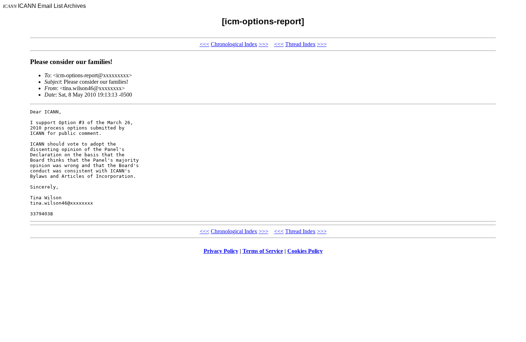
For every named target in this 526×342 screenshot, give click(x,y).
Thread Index (300, 44)
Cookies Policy (305, 251)
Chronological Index (234, 44)
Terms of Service (263, 251)
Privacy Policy (221, 251)
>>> (263, 44)
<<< (204, 44)
